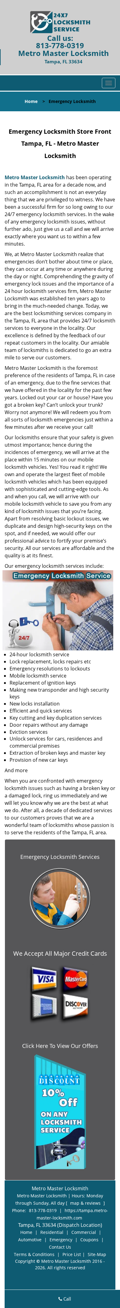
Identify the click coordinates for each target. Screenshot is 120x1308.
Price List (71, 1254)
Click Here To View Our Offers (60, 1045)
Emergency (61, 1240)
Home (31, 101)
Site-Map (97, 1254)
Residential (51, 1232)
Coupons (89, 1240)
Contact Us (60, 1247)
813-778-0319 (60, 45)
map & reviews (86, 1203)
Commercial (83, 1232)
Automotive (30, 1240)
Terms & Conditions (34, 1254)
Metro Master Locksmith (35, 177)
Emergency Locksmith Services (60, 856)
